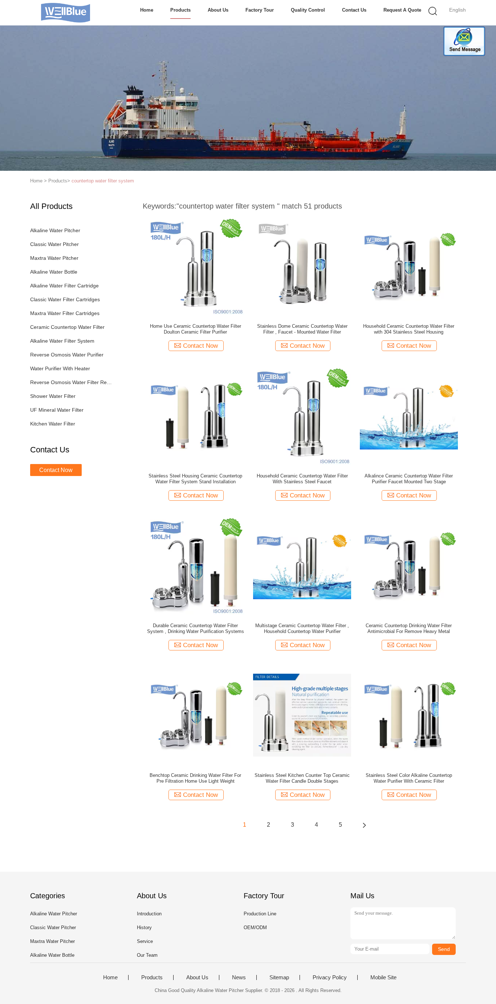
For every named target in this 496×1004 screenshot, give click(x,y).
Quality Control (308, 10)
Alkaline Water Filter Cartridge (64, 286)
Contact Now (56, 470)
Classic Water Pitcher (54, 244)
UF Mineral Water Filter (57, 410)
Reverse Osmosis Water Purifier (66, 355)
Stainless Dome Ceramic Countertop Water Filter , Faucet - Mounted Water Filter (302, 329)
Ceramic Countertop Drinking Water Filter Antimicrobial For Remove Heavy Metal (409, 628)
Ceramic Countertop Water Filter (67, 327)
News (239, 977)
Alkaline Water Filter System (62, 341)
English (457, 10)
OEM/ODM (255, 927)
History (144, 927)
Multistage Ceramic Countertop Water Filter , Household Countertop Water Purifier (302, 628)
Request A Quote (402, 10)
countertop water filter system (103, 181)
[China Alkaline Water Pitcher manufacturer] (65, 13)
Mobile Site (383, 977)
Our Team (147, 955)
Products (180, 10)
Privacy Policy (330, 977)
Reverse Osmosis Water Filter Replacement (71, 382)
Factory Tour (259, 10)
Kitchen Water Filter (52, 424)
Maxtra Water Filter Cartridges (64, 313)
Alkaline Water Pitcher (55, 230)
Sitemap (279, 977)
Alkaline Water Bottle (53, 272)
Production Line (260, 913)
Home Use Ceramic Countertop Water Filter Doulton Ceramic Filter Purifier (195, 329)
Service (145, 941)
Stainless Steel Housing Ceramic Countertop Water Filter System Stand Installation (195, 478)
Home (146, 10)
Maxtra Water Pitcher (54, 258)
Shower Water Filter (53, 396)
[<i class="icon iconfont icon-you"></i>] (364, 825)
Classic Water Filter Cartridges (65, 299)
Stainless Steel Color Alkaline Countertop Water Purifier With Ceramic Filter (409, 778)
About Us (218, 10)
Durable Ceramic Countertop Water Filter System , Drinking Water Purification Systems (195, 628)
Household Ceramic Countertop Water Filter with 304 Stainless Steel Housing (408, 329)
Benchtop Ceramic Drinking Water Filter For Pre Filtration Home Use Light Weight (195, 778)
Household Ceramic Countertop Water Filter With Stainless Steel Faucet (302, 478)
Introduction (149, 913)
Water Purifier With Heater (60, 368)
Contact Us (354, 10)
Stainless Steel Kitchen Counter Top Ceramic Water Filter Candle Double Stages (302, 778)
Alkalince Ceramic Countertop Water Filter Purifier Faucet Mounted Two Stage (409, 478)
